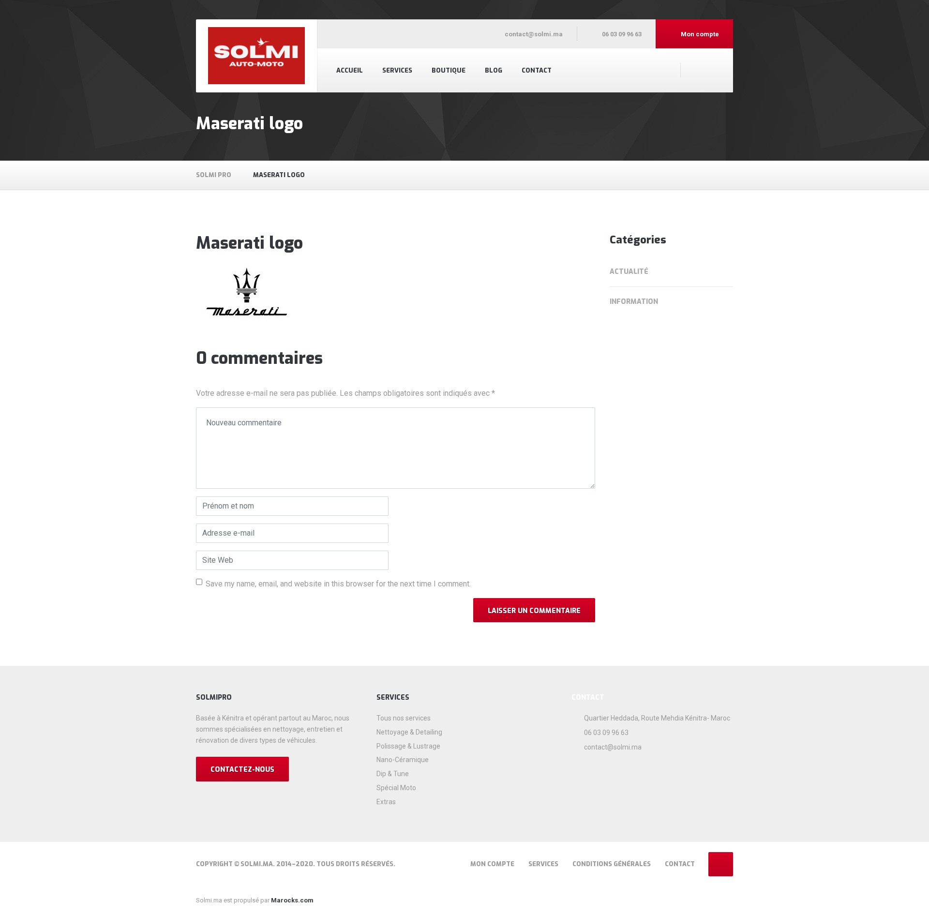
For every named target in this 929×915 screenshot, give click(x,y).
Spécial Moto (396, 788)
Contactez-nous (242, 769)
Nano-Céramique (402, 760)
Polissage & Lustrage (408, 746)
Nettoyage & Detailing (409, 732)
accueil (349, 70)
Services (397, 70)
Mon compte (492, 864)
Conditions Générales (611, 864)
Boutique (448, 70)
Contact (537, 70)
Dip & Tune (392, 774)
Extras (386, 802)
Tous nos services (403, 718)
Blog (493, 70)
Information (634, 301)
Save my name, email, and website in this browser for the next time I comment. (338, 583)
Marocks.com (292, 900)
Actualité (629, 271)
